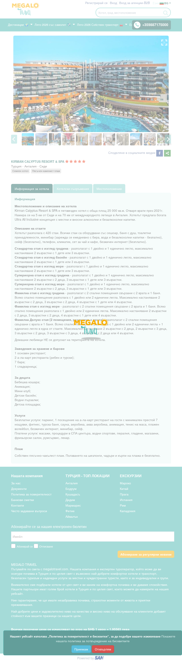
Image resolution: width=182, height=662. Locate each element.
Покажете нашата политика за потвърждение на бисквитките (116, 638)
